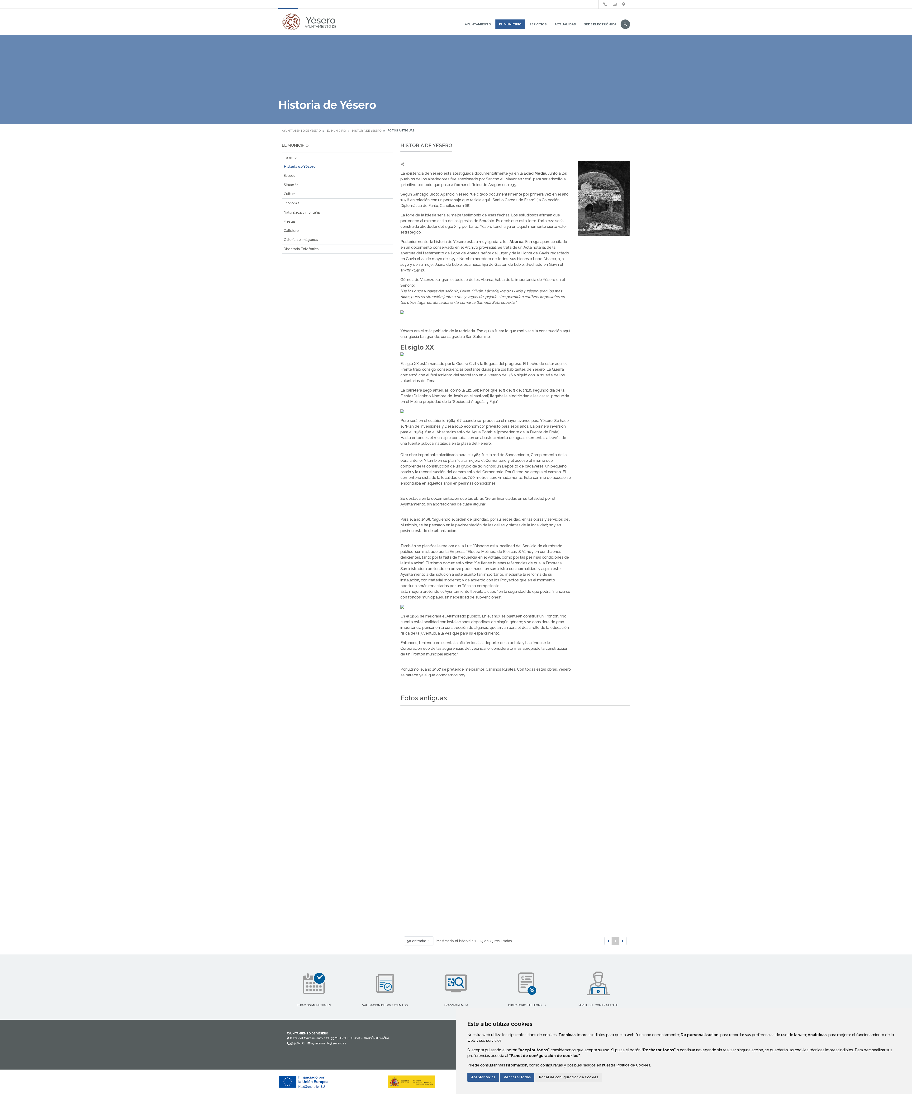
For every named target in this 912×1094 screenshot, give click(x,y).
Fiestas (289, 221)
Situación (291, 185)
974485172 (297, 1043)
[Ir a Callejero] (623, 4)
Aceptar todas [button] (483, 1077)
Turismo (290, 157)
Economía (291, 203)
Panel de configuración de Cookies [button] (568, 1077)
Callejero (291, 231)
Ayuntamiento (478, 24)
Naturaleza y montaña (302, 212)
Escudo (289, 175)
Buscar (625, 24)
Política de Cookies (633, 1065)
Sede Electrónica (600, 24)
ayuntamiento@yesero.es (328, 1043)
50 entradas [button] (417, 941)
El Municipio (510, 24)
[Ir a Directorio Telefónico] (605, 4)
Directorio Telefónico (301, 249)
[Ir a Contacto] (615, 4)
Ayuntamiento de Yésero (301, 130)
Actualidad (565, 24)
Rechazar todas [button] (517, 1077)
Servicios (538, 24)
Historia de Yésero (366, 130)
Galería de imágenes (301, 240)
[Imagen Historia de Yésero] (604, 198)
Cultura (289, 194)
